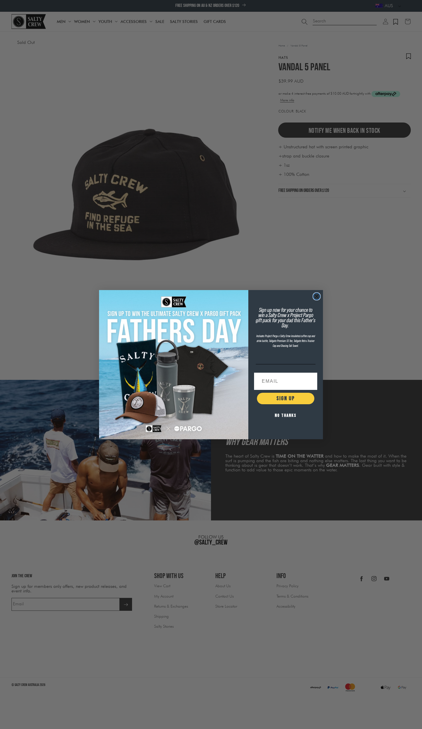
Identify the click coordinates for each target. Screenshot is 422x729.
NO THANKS (286, 415)
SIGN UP (285, 398)
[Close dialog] (316, 296)
